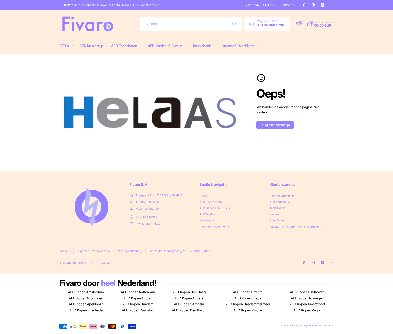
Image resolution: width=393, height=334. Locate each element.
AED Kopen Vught (307, 310)
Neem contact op (147, 208)
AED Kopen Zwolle (248, 310)
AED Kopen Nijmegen (307, 298)
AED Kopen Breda (247, 298)
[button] (65, 46)
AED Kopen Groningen (86, 298)
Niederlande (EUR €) (257, 5)
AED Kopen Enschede (86, 310)
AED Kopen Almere (188, 298)
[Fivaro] (91, 230)
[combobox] (191, 24)
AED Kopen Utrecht (247, 292)
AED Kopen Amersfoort (307, 304)
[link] (109, 5)
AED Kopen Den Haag (189, 292)
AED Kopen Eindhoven (307, 292)
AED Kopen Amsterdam (86, 292)
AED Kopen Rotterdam (138, 292)
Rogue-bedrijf (310, 325)
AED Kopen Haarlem (138, 304)
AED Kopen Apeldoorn (86, 304)
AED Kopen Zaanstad (138, 310)
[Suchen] (234, 24)
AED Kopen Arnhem (189, 304)
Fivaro (295, 325)
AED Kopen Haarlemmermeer (247, 304)
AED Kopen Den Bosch (189, 310)
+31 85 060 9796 (147, 202)
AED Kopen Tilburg (137, 298)
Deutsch (285, 5)
